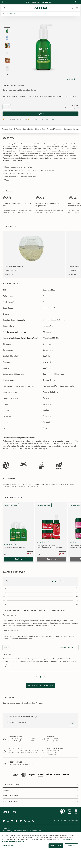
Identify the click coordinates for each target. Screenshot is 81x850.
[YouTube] (12, 821)
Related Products (54, 129)
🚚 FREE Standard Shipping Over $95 (41, 119)
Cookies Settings (7, 845)
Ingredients (28, 129)
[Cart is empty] (73, 8)
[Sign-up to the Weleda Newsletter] (72, 723)
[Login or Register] (7, 8)
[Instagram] (8, 821)
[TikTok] (33, 821)
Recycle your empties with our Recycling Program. (23, 703)
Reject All (71, 845)
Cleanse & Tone (10, 13)
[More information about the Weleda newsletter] (35, 716)
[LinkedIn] (16, 821)
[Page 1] (7, 30)
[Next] (78, 2)
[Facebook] (4, 821)
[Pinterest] (20, 821)
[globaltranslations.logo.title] (40, 8)
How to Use (40, 129)
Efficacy (17, 129)
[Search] (4, 8)
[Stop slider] (3, 2)
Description (7, 129)
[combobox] (6, 107)
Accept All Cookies (56, 845)
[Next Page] (7, 74)
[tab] (7, 30)
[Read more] (6, 465)
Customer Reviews (71, 129)
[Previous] (75, 2)
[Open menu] (77, 8)
